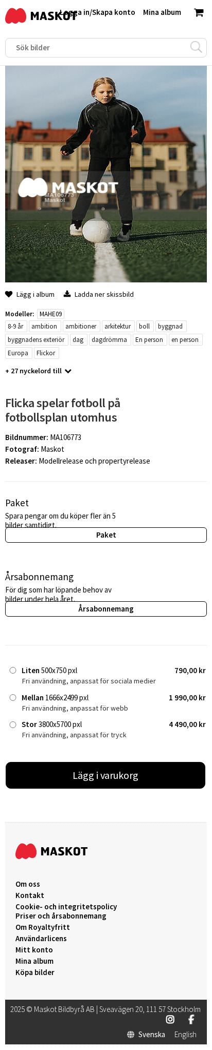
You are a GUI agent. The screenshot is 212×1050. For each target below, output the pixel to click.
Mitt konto (34, 949)
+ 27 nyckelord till (33, 370)
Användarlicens (41, 938)
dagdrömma (109, 339)
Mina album (34, 961)
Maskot (52, 449)
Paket (106, 535)
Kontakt (29, 895)
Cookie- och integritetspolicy (66, 906)
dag (78, 339)
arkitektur (117, 326)
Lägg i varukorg (105, 775)
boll (144, 326)
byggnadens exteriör (36, 339)
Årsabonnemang (106, 609)
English (185, 1034)
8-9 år (15, 326)
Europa (18, 353)
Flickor (46, 353)
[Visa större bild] (106, 279)
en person (185, 339)
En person (149, 339)
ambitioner (80, 326)
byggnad (170, 326)
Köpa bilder (35, 972)
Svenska (151, 1034)
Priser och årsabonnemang (61, 916)
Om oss (27, 884)
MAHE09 (51, 314)
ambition (44, 326)
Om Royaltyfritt (42, 927)
